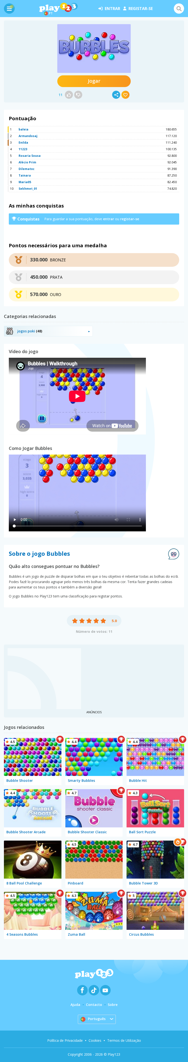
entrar (112, 8)
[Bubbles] (94, 48)
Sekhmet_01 (28, 189)
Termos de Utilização (124, 1040)
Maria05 (25, 182)
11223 (23, 149)
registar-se (141, 8)
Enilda (23, 142)
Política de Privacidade (65, 1040)
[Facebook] (82, 990)
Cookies (95, 1040)
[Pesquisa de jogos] (179, 8)
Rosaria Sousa (30, 156)
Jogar (94, 81)
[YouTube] (105, 990)
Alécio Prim (27, 162)
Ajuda (75, 1004)
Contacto (94, 1004)
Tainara (25, 175)
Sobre (113, 1004)
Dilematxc (27, 169)
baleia (23, 129)
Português (97, 1018)
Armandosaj (28, 136)
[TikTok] (94, 990)
